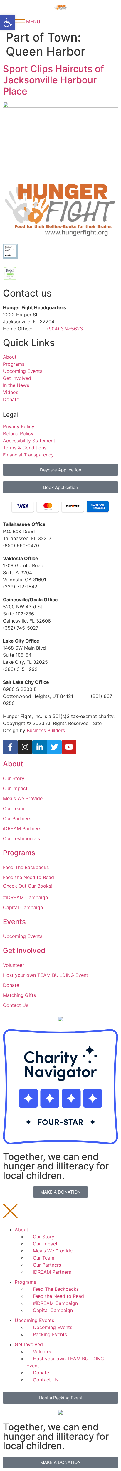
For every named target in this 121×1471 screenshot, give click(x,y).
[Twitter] (54, 747)
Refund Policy (18, 433)
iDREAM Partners (22, 828)
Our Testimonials (21, 838)
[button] (7, 22)
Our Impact (15, 788)
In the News (16, 385)
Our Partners (17, 818)
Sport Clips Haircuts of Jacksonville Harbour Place (53, 80)
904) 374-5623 (66, 329)
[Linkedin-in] (39, 747)
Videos (10, 392)
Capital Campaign (23, 907)
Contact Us (15, 1005)
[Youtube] (69, 747)
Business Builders (46, 730)
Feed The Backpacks (26, 867)
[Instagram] (25, 747)
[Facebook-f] (10, 747)
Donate (11, 399)
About (9, 357)
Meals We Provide (23, 798)
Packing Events (50, 1334)
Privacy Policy (18, 426)
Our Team (13, 808)
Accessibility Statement (29, 441)
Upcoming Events (22, 371)
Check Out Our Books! (27, 886)
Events (14, 921)
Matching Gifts (19, 995)
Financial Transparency (28, 455)
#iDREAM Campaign (25, 897)
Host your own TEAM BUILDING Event (45, 975)
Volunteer (13, 965)
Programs (13, 364)
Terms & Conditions (24, 448)
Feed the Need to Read (28, 877)
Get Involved (17, 378)
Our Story (13, 778)
